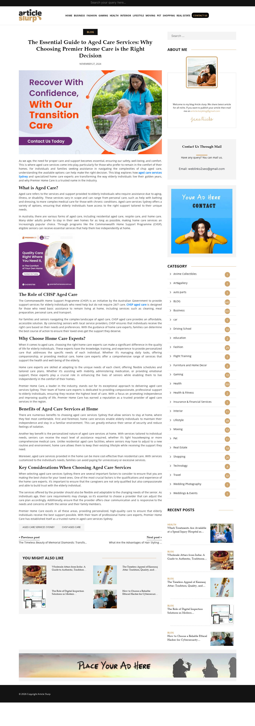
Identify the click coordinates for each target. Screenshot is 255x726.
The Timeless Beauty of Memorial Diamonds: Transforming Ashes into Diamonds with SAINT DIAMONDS (53, 542)
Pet (159, 15)
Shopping (169, 15)
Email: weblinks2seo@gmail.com (202, 169)
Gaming (103, 15)
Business (79, 15)
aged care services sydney (39, 527)
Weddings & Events (185, 493)
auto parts (179, 292)
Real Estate (183, 15)
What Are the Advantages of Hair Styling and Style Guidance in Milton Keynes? (135, 542)
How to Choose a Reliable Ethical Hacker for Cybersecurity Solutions (140, 592)
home (68, 15)
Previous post (29, 537)
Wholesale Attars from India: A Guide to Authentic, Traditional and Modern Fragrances (69, 568)
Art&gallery (180, 283)
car (175, 319)
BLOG (90, 32)
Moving (150, 15)
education (179, 338)
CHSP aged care (136, 304)
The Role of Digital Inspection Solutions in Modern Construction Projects (68, 592)
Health (114, 15)
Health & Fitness (183, 392)
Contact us (200, 15)
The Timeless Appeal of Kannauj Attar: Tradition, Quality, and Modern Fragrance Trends (140, 568)
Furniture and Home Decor (190, 365)
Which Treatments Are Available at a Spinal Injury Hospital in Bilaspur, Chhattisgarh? (186, 529)
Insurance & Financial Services (192, 401)
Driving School (182, 328)
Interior (125, 15)
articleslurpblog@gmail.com (205, 111)
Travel (177, 475)
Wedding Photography (187, 484)
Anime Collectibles (185, 274)
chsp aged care (71, 527)
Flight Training (182, 356)
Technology (180, 465)
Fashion (92, 15)
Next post (154, 537)
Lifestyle (138, 15)
